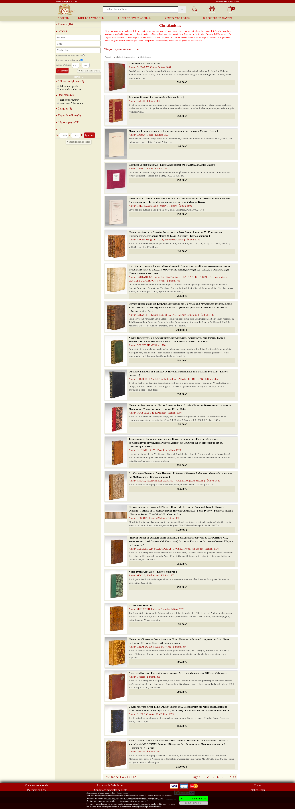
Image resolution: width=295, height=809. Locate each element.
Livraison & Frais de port (110, 785)
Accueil (63, 18)
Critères (61, 31)
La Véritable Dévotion (156, 607)
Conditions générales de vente (110, 789)
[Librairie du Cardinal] (66, 9)
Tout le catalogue (91, 18)
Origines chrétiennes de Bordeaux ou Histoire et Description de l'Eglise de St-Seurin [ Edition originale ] (178, 375)
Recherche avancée (218, 18)
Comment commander (37, 785)
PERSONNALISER (193, 803)
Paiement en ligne (37, 789)
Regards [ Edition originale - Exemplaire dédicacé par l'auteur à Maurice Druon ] (172, 166)
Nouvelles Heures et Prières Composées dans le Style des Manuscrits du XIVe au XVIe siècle (178, 675)
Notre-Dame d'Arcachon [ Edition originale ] (153, 573)
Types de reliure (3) (68, 115)
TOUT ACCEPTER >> (193, 798)
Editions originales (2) (70, 81)
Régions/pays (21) (67, 122)
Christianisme (145, 57)
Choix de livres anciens (134, 18)
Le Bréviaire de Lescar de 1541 (150, 65)
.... (223, 777)
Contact (258, 785)
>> (235, 777)
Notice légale (258, 789)
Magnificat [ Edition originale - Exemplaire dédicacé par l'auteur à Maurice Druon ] (173, 133)
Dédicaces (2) (65, 94)
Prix (59, 129)
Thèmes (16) (64, 24)
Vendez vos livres (177, 18)
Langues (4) (64, 108)
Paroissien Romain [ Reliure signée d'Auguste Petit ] (156, 99)
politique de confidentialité (151, 807)
